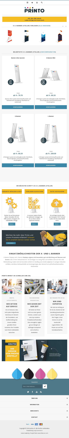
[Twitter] (28, 391)
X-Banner (18, 116)
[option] (9, 36)
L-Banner (51, 116)
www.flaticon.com (43, 433)
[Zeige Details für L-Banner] (51, 133)
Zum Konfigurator (48, 52)
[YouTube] (36, 391)
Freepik (32, 433)
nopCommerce (38, 430)
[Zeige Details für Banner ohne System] (18, 75)
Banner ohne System (18, 58)
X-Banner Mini (50, 58)
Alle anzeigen (44, 25)
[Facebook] (32, 391)
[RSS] (41, 391)
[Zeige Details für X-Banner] (18, 133)
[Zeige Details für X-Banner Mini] (51, 75)
